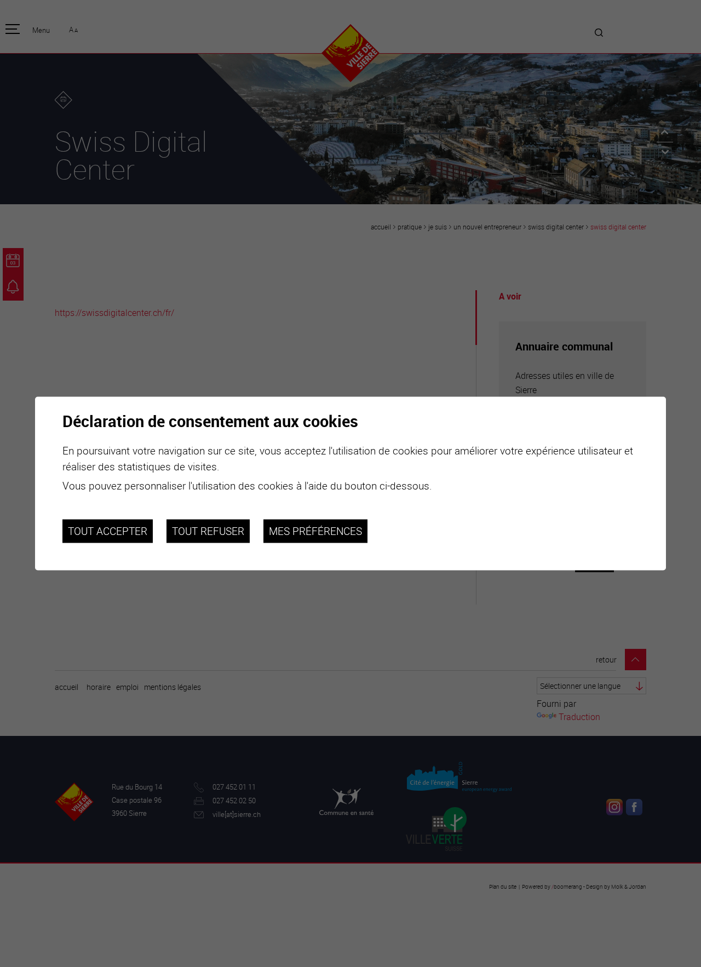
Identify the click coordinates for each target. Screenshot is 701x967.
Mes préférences (315, 531)
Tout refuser (208, 531)
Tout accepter (107, 531)
